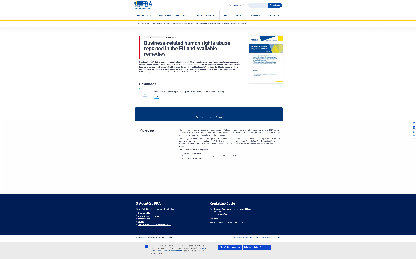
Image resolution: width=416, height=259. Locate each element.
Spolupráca (255, 15)
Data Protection (266, 237)
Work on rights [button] (143, 16)
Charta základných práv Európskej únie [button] (173, 16)
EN (157, 96)
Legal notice (249, 237)
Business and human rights (190, 23)
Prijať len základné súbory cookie (257, 247)
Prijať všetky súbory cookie (230, 247)
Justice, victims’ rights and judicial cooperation (166, 23)
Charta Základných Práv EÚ (148, 216)
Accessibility (276, 237)
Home (137, 23)
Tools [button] (225, 16)
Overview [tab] (199, 117)
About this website (238, 237)
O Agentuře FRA (272, 15)
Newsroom (240, 15)
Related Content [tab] (216, 117)
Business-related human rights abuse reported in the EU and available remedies (223, 23)
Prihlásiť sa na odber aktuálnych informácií (154, 225)
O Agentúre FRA (144, 213)
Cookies (257, 237)
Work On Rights (145, 23)
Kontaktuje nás (215, 219)
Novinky (141, 222)
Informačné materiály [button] (205, 16)
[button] (414, 123)
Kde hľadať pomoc (145, 219)
